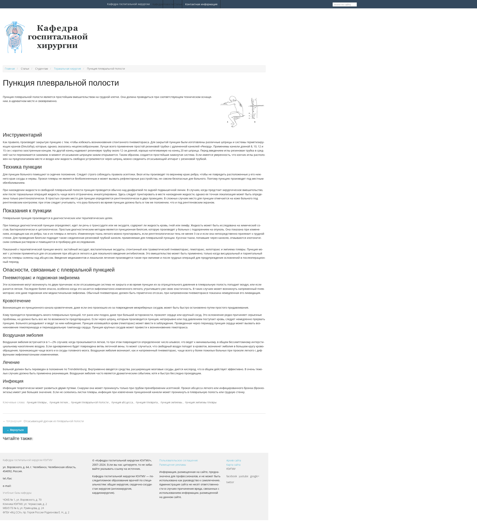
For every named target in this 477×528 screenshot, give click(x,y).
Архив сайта (233, 460)
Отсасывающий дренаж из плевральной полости (54, 421)
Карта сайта (233, 464)
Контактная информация (201, 4)
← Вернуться (15, 430)
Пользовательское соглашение (178, 460)
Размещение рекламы (172, 464)
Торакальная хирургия (67, 68)
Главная (10, 68)
